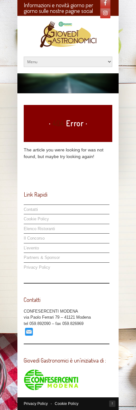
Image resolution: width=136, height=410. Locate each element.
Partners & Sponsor (42, 257)
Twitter (105, 13)
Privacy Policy (37, 267)
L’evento (31, 248)
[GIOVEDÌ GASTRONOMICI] (67, 44)
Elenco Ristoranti (39, 228)
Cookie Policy (36, 219)
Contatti (31, 209)
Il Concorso (34, 238)
